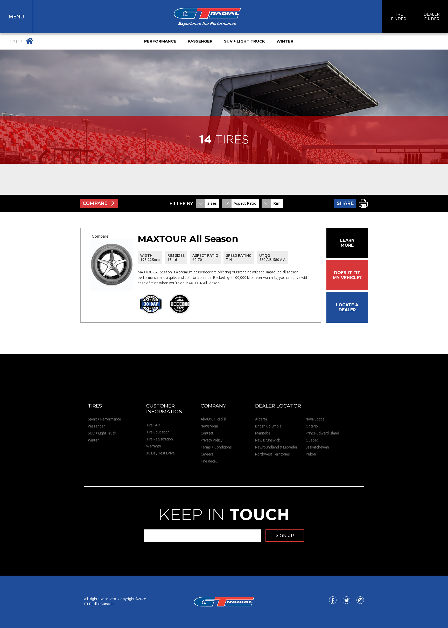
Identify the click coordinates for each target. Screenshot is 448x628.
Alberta (261, 419)
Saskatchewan (317, 447)
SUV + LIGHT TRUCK (244, 41)
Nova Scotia (315, 419)
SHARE (345, 203)
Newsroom (209, 426)
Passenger (96, 426)
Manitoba (262, 433)
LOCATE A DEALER (347, 307)
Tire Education (158, 432)
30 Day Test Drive (160, 453)
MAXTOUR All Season (188, 238)
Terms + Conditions (216, 447)
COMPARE (95, 203)
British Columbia (268, 426)
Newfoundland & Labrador (276, 447)
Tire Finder (398, 16)
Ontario (312, 426)
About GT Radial (213, 419)
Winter (93, 440)
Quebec (312, 440)
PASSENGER (200, 41)
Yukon (311, 454)
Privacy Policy (211, 440)
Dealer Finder (432, 16)
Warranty (153, 446)
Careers (207, 454)
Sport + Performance (104, 419)
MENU (16, 16)
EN (12, 41)
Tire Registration (159, 439)
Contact (207, 433)
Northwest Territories (272, 454)
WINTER (284, 41)
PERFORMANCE (160, 41)
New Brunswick (267, 440)
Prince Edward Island (322, 433)
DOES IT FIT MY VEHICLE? (347, 275)
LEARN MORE (347, 243)
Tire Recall (209, 461)
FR (20, 41)
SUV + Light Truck (102, 433)
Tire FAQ (153, 425)
